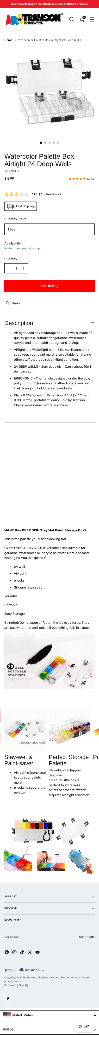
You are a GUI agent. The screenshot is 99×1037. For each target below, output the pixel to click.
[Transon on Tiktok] (22, 953)
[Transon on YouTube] (38, 953)
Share (15, 303)
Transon (31, 977)
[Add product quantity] (23, 268)
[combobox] (49, 1015)
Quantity (10, 259)
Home (8, 40)
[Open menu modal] (92, 19)
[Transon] (34, 19)
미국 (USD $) (33, 970)
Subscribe (87, 937)
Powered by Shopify (16, 985)
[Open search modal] (71, 19)
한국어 (8, 970)
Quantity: (15, 219)
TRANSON (12, 171)
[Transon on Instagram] (15, 953)
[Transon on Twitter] (30, 953)
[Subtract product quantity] (9, 268)
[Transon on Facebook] (7, 953)
